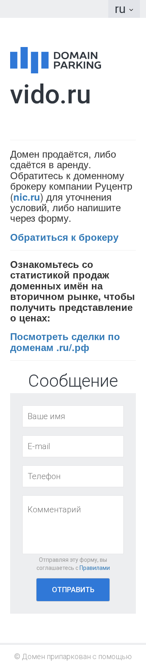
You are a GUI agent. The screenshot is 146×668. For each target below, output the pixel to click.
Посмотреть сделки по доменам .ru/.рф (65, 341)
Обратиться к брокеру (64, 237)
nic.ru (26, 196)
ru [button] (122, 9)
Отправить (73, 589)
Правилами (94, 568)
